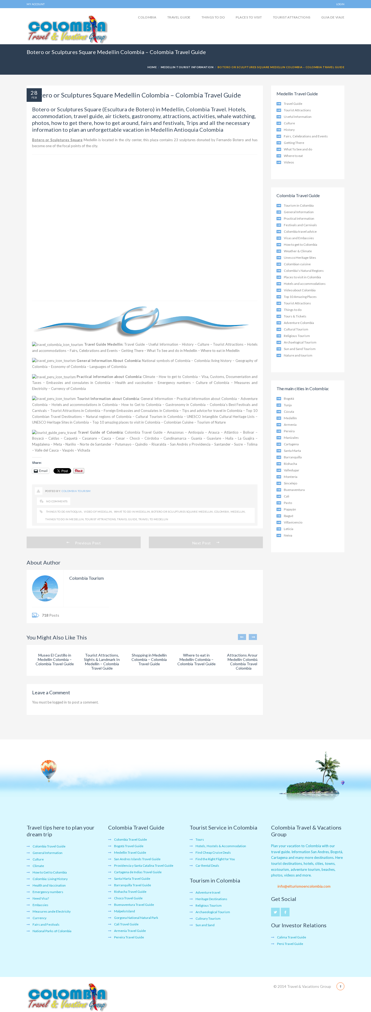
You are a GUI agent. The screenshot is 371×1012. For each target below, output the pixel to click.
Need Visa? (41, 898)
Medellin (238, 511)
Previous (242, 637)
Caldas (53, 438)
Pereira (289, 431)
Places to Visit (249, 17)
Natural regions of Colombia (108, 416)
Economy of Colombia (68, 366)
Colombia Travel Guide (143, 432)
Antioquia (196, 432)
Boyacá (38, 438)
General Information (157, 398)
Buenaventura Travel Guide (134, 905)
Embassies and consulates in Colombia (78, 382)
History (188, 344)
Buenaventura (294, 490)
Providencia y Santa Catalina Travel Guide (143, 865)
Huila (229, 438)
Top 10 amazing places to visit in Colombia (126, 422)
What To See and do (298, 149)
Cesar (120, 438)
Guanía (196, 438)
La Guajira (246, 438)
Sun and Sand (205, 925)
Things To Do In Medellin (64, 519)
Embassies (40, 905)
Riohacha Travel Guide (130, 892)
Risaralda (159, 444)
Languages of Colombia (108, 366)
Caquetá (70, 438)
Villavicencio (293, 522)
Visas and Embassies (299, 238)
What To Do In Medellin (131, 511)
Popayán (290, 509)
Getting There (132, 350)
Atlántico (231, 432)
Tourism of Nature (211, 422)
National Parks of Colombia (52, 931)
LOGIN (340, 4)
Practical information (299, 218)
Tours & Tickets (295, 316)
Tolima (252, 444)
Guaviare (214, 438)
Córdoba (151, 438)
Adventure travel (208, 892)
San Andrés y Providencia (190, 444)
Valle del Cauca (47, 450)
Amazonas (175, 432)
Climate (149, 376)
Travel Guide (179, 17)
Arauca (213, 432)
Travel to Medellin (153, 519)
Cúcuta (289, 411)
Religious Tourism (297, 336)
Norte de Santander (95, 444)
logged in (59, 702)
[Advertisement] (144, 227)
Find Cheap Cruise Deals (213, 852)
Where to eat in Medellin (220, 350)
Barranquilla (293, 457)
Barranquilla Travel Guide (132, 885)
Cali (286, 496)
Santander (222, 444)
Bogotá (289, 398)
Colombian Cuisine (178, 422)
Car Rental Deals (207, 865)
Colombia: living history (213, 360)
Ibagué (288, 516)
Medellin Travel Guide (130, 852)
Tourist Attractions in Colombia (75, 410)
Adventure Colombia (299, 323)
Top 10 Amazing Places (300, 297)
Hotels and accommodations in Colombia (85, 404)
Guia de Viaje (332, 17)
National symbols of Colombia (166, 360)
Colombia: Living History (50, 879)
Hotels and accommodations (305, 284)
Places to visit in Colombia (302, 277)
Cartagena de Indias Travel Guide (138, 872)
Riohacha (290, 464)
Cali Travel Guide (126, 924)
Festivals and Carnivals (300, 225)
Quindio (141, 444)
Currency (39, 918)
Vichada (83, 450)
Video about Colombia (300, 290)
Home (152, 67)
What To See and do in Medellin (172, 350)
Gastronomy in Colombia (185, 404)
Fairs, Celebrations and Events (94, 350)
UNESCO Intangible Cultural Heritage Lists (220, 416)
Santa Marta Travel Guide (132, 879)
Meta (58, 444)
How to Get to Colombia (141, 404)
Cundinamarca (175, 438)
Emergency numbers (174, 382)
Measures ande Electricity (52, 911)
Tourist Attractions (291, 17)
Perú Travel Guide (290, 944)
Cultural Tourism (296, 329)
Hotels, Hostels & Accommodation (221, 846)
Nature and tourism (298, 355)
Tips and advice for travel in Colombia (212, 410)
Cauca (106, 438)
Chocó (135, 438)
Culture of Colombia (212, 382)
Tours (200, 839)
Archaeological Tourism (213, 912)
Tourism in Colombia (299, 205)
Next (253, 637)
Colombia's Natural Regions (304, 271)
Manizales (291, 438)
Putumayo (123, 444)
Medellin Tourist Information (187, 67)
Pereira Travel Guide (129, 937)
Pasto (288, 503)
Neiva (288, 535)
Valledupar (291, 470)
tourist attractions (100, 519)
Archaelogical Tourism (300, 342)
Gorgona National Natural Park (136, 918)
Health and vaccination (134, 382)
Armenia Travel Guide (130, 931)
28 (34, 92)
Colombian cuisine (297, 264)
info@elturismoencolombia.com (304, 886)
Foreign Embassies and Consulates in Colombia (141, 410)
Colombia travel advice (300, 231)
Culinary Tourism (208, 918)
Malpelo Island (124, 911)
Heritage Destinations (211, 899)
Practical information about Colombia (109, 376)
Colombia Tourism (76, 491)
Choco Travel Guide (128, 898)
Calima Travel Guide (291, 937)
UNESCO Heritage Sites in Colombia (60, 422)
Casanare (89, 438)
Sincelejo (290, 483)
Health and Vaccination (49, 885)
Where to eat (293, 156)
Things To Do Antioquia (63, 511)
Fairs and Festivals (46, 924)
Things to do (213, 17)
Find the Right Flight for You (215, 859)
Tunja (288, 405)
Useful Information (163, 344)
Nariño (70, 444)
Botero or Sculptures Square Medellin (182, 511)
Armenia (290, 425)
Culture (203, 344)
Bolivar (248, 432)
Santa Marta (292, 451)
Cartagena (291, 444)
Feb (34, 97)
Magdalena (41, 444)
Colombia (147, 17)
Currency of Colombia (68, 388)
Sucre (238, 444)
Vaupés (68, 450)
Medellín (290, 418)
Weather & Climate (298, 251)
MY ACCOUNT (36, 4)
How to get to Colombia (178, 376)
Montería (290, 477)
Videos (289, 162)
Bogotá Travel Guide (128, 846)
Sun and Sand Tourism (300, 349)
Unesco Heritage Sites (300, 258)
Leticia (288, 529)
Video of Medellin (97, 511)
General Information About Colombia (108, 360)
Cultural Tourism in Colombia (159, 416)
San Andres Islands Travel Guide (137, 859)
